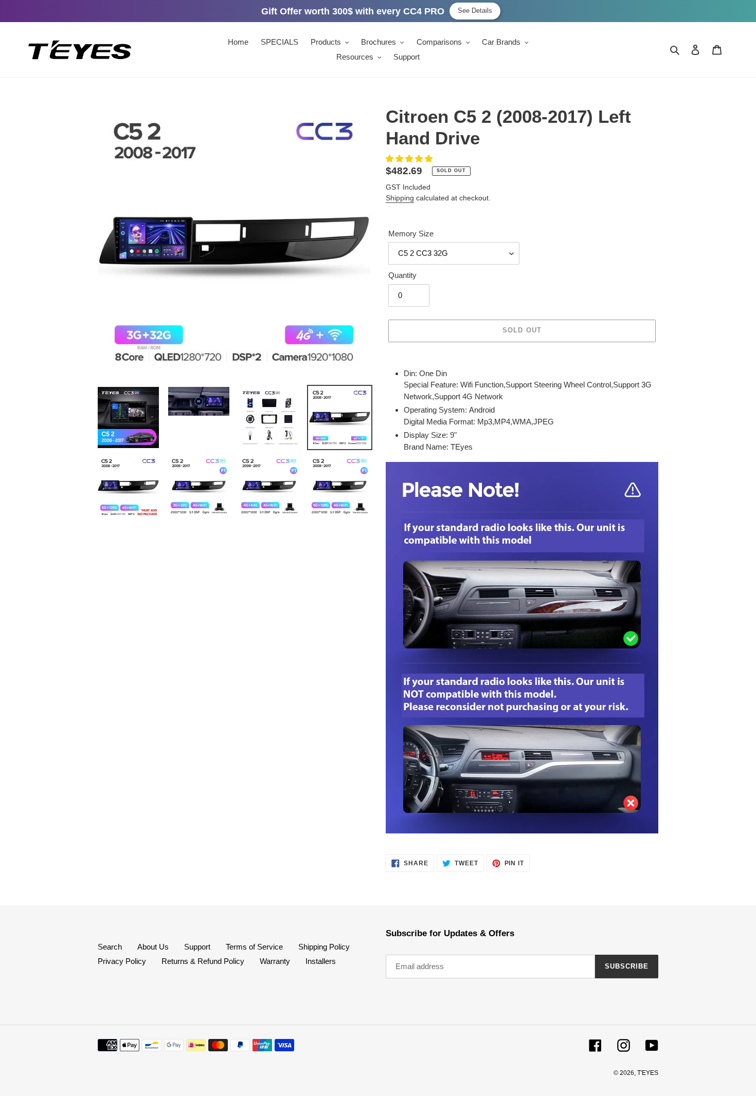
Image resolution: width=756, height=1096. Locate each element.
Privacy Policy (122, 961)
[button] (410, 158)
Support (197, 946)
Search (110, 946)
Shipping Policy (324, 946)
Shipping (400, 198)
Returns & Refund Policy (202, 961)
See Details (475, 10)
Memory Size (411, 233)
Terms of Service (254, 946)
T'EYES (647, 1072)
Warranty (275, 961)
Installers (320, 961)
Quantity (402, 275)
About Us (153, 946)
